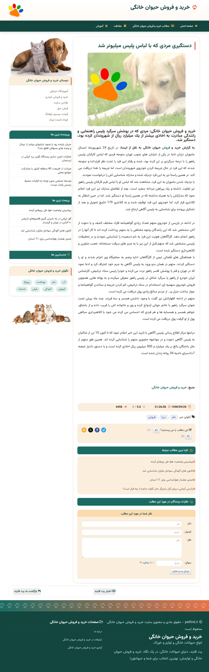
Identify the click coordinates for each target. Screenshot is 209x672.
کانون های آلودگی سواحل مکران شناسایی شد (167, 471)
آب (63, 282)
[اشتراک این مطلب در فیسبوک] (97, 430)
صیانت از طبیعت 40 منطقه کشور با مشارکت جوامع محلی (46, 171)
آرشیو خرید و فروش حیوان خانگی (85, 648)
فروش (166, 147)
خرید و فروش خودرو (57, 97)
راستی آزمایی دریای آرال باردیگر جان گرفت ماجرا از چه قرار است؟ (158, 489)
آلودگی (47, 289)
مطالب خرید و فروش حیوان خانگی (151, 26)
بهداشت (41, 282)
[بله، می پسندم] (156, 430)
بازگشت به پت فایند (26, 591)
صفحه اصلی (187, 26)
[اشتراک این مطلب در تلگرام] (104, 430)
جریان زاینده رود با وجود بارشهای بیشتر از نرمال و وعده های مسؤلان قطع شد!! (45, 146)
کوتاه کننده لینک (58, 120)
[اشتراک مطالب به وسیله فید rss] (84, 430)
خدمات (22, 289)
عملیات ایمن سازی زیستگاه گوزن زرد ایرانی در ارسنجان (46, 158)
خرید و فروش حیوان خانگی (160, 7)
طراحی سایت (61, 103)
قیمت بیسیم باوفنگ (56, 114)
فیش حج (63, 108)
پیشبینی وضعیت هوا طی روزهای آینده (172, 462)
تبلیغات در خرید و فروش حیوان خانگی (82, 640)
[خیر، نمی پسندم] (188, 436)
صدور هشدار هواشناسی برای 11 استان (171, 480)
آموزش (100, 26)
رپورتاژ (27, 282)
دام (174, 417)
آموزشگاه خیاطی (59, 91)
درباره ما (98, 632)
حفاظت (118, 26)
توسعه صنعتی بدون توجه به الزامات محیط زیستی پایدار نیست (47, 183)
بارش (35, 289)
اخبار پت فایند (103, 591)
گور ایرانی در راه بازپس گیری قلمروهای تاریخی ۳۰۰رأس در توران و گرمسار (46, 221)
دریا (164, 417)
